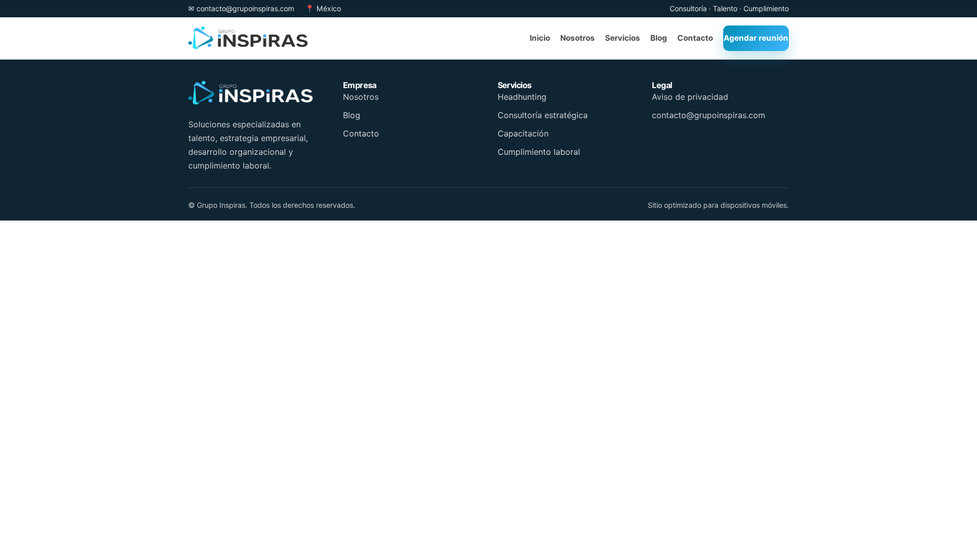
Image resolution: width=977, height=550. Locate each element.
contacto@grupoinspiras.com (708, 115)
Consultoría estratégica (543, 115)
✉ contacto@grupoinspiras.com (241, 8)
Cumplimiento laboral (539, 152)
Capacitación (523, 133)
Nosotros (361, 97)
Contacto (361, 133)
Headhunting (522, 97)
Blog (351, 115)
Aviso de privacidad (690, 97)
